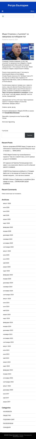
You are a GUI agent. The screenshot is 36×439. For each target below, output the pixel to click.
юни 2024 (6, 306)
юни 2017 (6, 394)
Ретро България (18, 5)
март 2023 (6, 366)
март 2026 (6, 223)
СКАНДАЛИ (7, 427)
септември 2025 (8, 247)
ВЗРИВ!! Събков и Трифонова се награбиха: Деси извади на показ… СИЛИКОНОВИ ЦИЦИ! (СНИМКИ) (19, 181)
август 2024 (7, 298)
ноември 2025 (7, 239)
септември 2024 (8, 294)
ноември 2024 (7, 287)
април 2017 (6, 402)
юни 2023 (6, 354)
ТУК (27, 116)
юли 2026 (6, 207)
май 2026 (6, 215)
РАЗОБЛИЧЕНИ (8, 423)
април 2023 (7, 362)
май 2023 (6, 358)
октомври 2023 (8, 338)
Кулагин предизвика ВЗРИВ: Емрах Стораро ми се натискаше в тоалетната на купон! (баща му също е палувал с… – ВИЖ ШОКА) (19, 149)
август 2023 (7, 346)
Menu (32, 11)
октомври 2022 (8, 378)
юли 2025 (6, 255)
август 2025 (7, 251)
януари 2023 (7, 374)
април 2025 (6, 267)
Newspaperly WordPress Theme (22, 435)
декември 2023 (8, 330)
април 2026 (6, 219)
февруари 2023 (8, 370)
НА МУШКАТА (7, 411)
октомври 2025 (8, 243)
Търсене (5, 131)
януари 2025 (7, 279)
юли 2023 (6, 350)
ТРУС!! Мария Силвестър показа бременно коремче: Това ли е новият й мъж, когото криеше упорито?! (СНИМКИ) (19, 157)
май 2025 (6, 263)
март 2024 (6, 318)
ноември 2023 (7, 334)
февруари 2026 (8, 227)
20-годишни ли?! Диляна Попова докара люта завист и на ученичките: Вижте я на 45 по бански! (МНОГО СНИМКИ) (19, 165)
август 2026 (7, 203)
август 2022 (7, 386)
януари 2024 (7, 326)
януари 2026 (7, 231)
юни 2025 (6, 259)
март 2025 (6, 271)
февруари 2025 (8, 275)
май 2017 (6, 398)
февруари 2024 (8, 322)
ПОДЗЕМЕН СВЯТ (9, 419)
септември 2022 (8, 382)
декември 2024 (8, 283)
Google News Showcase (12, 112)
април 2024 (7, 314)
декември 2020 (8, 390)
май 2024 (6, 310)
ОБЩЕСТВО (7, 415)
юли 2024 (6, 302)
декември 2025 (8, 235)
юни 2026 (6, 211)
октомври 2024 (8, 291)
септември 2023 (8, 342)
